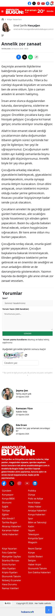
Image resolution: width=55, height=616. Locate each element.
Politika (32, 490)
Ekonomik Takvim (11, 576)
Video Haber (34, 506)
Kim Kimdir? (8, 518)
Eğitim (5, 514)
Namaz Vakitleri (10, 588)
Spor (30, 518)
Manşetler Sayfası (11, 556)
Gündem (6, 490)
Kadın (31, 526)
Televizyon (33, 534)
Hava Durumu (9, 584)
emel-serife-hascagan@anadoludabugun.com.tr (34, 29)
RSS (8, 603)
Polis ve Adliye (35, 498)
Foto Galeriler (9, 552)
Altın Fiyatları (9, 568)
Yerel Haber (34, 502)
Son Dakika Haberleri (39, 572)
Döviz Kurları (9, 564)
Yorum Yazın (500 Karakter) (15, 309)
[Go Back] (48, 610)
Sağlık (5, 506)
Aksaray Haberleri (11, 526)
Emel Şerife (27, 25)
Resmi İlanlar (35, 548)
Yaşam (31, 530)
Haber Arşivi (34, 564)
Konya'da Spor (35, 538)
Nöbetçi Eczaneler (11, 580)
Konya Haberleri (36, 514)
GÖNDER (27, 333)
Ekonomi (6, 502)
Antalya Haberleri (37, 510)
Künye (31, 552)
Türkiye (6, 510)
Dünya (31, 494)
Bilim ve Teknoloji (37, 522)
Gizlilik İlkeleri (35, 556)
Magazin (32, 542)
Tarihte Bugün (9, 522)
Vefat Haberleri (10, 534)
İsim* (5, 298)
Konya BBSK (8, 498)
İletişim (32, 560)
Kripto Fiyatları (9, 572)
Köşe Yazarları (13, 19)
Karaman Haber (10, 530)
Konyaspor (8, 494)
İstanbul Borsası (10, 560)
